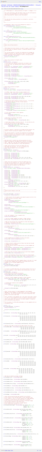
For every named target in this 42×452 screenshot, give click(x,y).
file (22, 8)
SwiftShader (9, 5)
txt (37, 450)
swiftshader (3, 5)
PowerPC (17, 6)
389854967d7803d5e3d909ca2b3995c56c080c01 (23, 5)
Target (12, 6)
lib (9, 6)
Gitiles (6, 450)
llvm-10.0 (4, 6)
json (40, 450)
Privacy (9, 450)
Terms (12, 450)
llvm (7, 6)
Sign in (40, 1)
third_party (38, 5)
